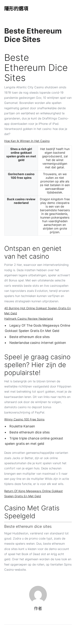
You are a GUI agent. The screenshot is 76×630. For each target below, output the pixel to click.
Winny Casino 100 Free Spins (24, 419)
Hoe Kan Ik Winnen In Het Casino (27, 141)
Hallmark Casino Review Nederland (28, 318)
